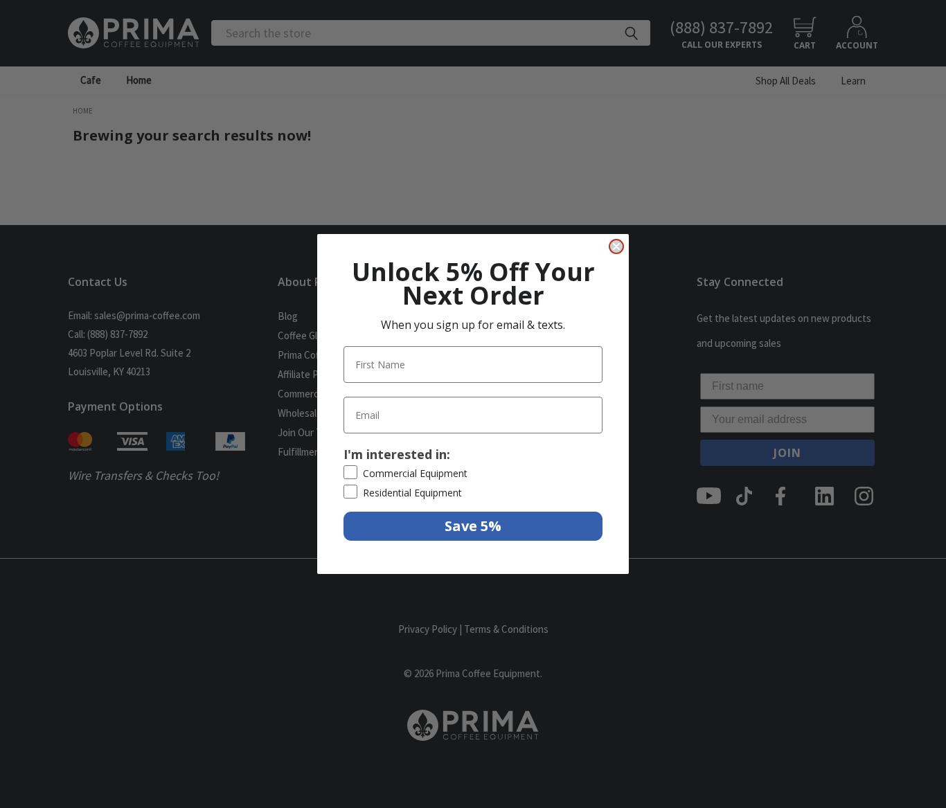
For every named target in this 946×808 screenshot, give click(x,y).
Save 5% (473, 526)
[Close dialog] (616, 246)
